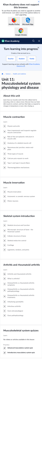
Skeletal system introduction (19, 216)
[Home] (2, 74)
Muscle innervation (14, 183)
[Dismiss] (38, 1)
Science (8, 74)
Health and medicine (19, 74)
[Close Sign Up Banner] (38, 48)
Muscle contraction (14, 117)
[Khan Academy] (9, 41)
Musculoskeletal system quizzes (21, 330)
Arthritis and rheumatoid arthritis (21, 265)
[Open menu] (39, 41)
